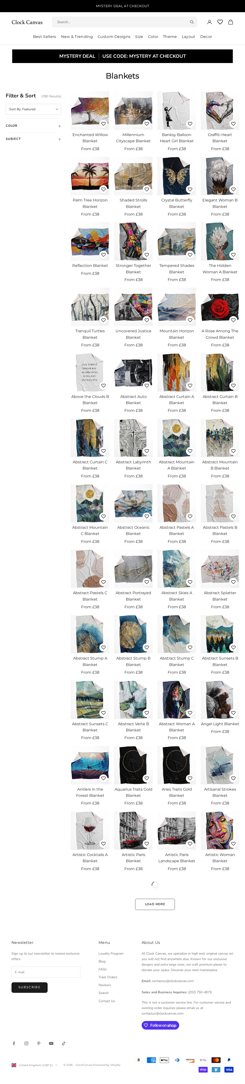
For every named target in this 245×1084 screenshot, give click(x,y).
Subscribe (29, 987)
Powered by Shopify (106, 1065)
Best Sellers (44, 36)
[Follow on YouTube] (51, 1043)
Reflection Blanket (90, 265)
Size (139, 36)
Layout (188, 36)
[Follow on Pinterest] (38, 1043)
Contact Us (107, 1001)
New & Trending (77, 36)
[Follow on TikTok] (63, 1043)
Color (153, 36)
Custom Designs (114, 36)
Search (104, 993)
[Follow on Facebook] (13, 1043)
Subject (33, 139)
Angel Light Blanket (220, 724)
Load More (155, 904)
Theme (170, 36)
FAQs (103, 969)
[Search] (192, 22)
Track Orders (108, 977)
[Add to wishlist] (103, 124)
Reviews (105, 985)
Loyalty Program (111, 953)
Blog (102, 961)
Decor (206, 36)
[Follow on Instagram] (26, 1043)
